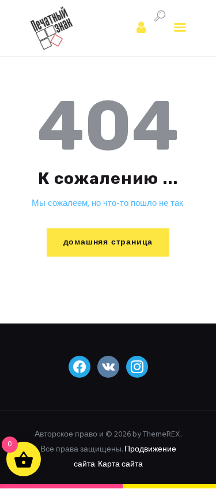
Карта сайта (120, 464)
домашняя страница (108, 242)
